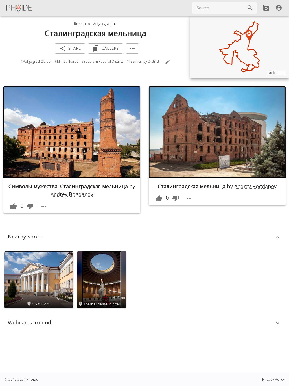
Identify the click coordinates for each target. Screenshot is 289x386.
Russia (80, 23)
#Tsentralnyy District (142, 61)
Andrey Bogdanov (72, 194)
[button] (144, 237)
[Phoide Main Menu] (19, 8)
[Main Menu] (19, 8)
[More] (132, 48)
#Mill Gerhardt (66, 61)
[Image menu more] (44, 206)
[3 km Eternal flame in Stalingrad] (102, 279)
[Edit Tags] (168, 62)
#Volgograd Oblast (36, 61)
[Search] (250, 8)
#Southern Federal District (102, 61)
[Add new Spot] (266, 8)
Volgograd (102, 23)
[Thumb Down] (30, 206)
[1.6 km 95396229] (39, 279)
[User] (278, 8)
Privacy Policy (273, 379)
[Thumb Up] (13, 206)
